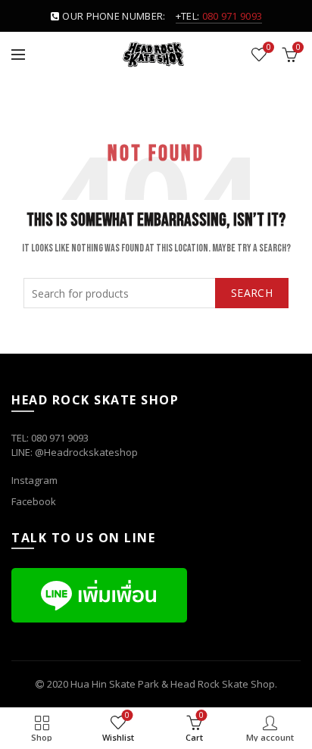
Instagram (34, 480)
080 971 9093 (232, 16)
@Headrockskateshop (86, 452)
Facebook (33, 501)
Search (252, 293)
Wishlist (268, 47)
